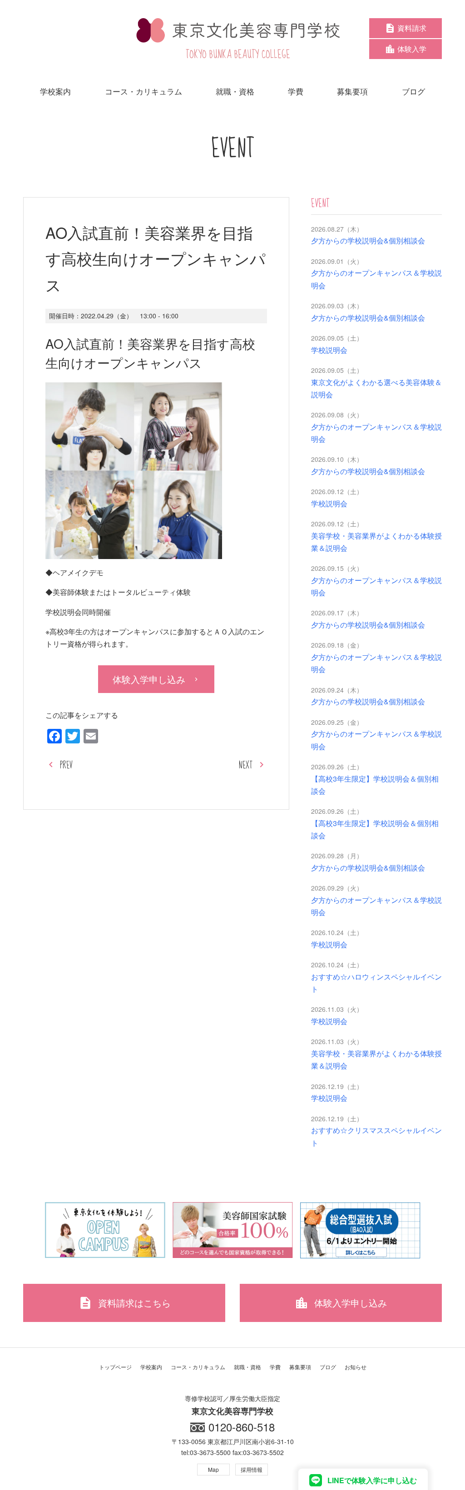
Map (213, 1469)
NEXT (245, 765)
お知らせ (355, 1367)
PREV (66, 765)
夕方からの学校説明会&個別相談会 (368, 240)
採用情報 (251, 1469)
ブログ (328, 1367)
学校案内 (151, 1367)
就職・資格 (247, 1367)
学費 (275, 1367)
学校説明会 (329, 350)
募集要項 (300, 1367)
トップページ (115, 1367)
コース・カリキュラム (198, 1367)
